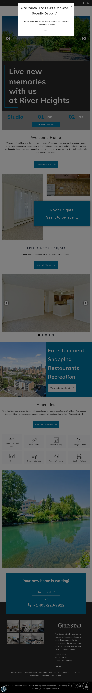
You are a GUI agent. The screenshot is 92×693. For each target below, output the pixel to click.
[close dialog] (71, 6)
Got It (46, 30)
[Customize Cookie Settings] (4, 689)
